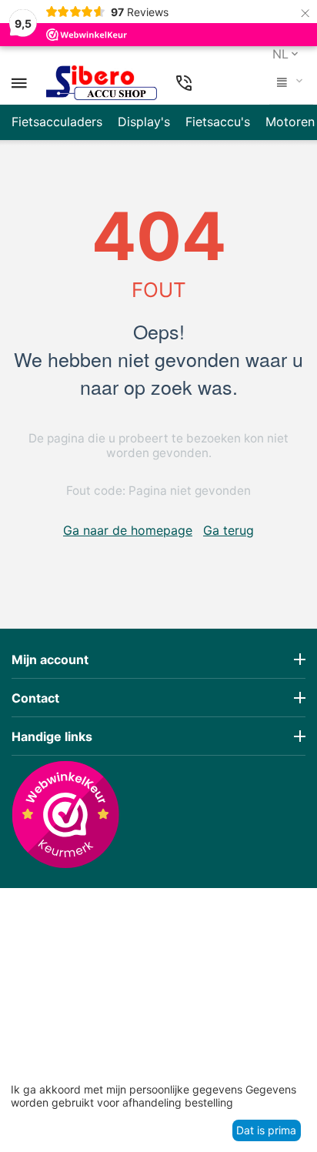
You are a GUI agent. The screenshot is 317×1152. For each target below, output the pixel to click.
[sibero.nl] (101, 83)
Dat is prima (266, 1130)
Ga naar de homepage (127, 530)
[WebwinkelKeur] (65, 814)
